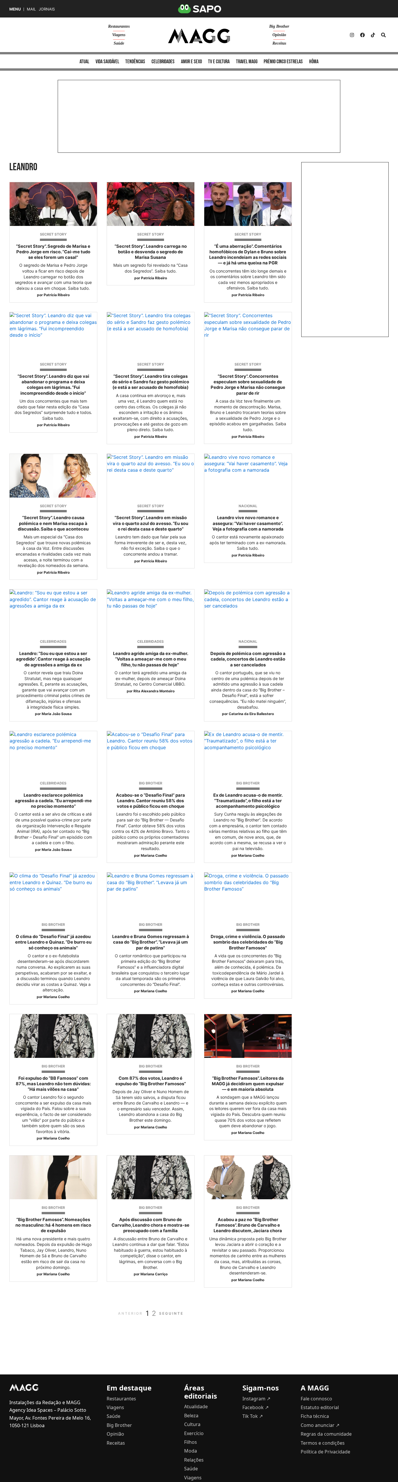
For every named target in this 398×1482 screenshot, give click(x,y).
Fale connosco (316, 1398)
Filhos (190, 1442)
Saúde (119, 43)
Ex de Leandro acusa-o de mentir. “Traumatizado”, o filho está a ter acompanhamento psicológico (248, 801)
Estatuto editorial (320, 1407)
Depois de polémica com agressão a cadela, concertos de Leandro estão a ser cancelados (248, 659)
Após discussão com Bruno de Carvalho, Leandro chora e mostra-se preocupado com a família (150, 1225)
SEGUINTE (171, 1313)
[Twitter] (373, 35)
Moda (190, 1451)
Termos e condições (323, 1443)
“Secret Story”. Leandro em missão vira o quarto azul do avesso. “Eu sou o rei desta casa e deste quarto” (150, 523)
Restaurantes (119, 26)
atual (84, 62)
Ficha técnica (315, 1416)
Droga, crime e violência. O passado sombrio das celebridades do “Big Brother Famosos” (248, 942)
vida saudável (107, 62)
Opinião (279, 35)
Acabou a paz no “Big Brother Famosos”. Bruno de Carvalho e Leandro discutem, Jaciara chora (248, 1225)
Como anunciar (320, 1425)
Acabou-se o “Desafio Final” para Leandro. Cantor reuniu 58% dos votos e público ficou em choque (150, 801)
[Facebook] (362, 35)
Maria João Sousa (57, 714)
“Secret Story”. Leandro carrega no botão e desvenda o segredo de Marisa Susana (151, 252)
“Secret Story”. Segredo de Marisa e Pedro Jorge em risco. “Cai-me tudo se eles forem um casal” (53, 252)
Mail (31, 9)
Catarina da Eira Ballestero (251, 714)
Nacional (248, 506)
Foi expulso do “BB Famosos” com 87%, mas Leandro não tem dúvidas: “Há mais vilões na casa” (53, 1084)
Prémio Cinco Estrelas (283, 62)
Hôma (313, 62)
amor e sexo (191, 62)
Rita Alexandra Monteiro (154, 691)
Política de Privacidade (325, 1451)
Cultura (192, 1424)
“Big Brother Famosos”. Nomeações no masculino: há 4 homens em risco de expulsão (53, 1225)
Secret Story (53, 234)
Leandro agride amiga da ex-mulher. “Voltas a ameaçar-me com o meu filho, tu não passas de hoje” (150, 659)
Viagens (118, 35)
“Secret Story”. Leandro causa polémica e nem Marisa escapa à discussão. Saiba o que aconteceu (53, 523)
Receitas (279, 43)
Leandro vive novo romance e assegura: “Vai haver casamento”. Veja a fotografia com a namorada (247, 523)
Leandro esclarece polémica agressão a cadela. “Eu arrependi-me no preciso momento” (53, 801)
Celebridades (53, 641)
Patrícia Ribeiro (57, 295)
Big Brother (279, 26)
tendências (135, 62)
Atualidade (196, 1406)
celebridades (163, 62)
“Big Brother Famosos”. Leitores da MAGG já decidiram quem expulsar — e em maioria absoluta (248, 1084)
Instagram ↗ (256, 1398)
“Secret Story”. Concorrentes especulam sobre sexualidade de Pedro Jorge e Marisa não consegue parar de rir (248, 385)
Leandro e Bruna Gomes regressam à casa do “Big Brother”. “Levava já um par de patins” (150, 942)
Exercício (194, 1433)
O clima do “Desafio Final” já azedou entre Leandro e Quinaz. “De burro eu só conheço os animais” (53, 942)
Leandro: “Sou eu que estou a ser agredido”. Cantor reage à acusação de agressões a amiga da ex (53, 659)
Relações (194, 1460)
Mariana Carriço (154, 1274)
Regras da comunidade (326, 1434)
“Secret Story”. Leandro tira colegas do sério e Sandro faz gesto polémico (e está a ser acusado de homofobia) (150, 382)
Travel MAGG (247, 62)
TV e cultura (219, 62)
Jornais (47, 9)
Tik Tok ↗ (252, 1416)
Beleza (191, 1415)
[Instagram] (352, 35)
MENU (15, 9)
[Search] (383, 35)
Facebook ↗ (255, 1407)
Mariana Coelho (154, 855)
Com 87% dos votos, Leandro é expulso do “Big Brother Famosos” (150, 1081)
